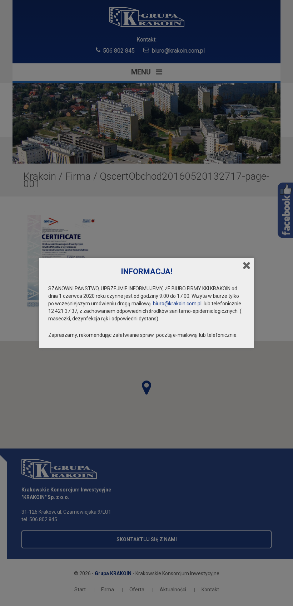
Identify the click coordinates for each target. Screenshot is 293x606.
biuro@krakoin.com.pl (177, 303)
